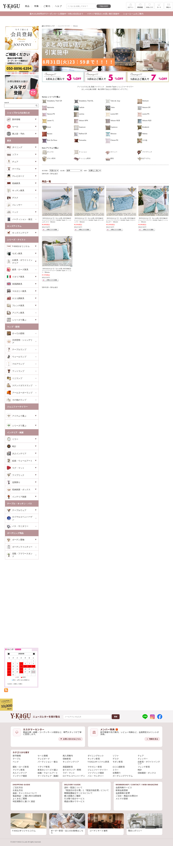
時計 (140, 770)
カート (159, 7)
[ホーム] (21, 717)
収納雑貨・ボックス (147, 773)
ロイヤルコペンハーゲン (22, 518)
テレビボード (44, 758)
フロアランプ (18, 363)
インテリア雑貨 (20, 776)
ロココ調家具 (119, 767)
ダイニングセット (96, 755)
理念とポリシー (135, 830)
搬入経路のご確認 (72, 795)
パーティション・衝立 (22, 219)
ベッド (16, 762)
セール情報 (43, 755)
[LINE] (145, 716)
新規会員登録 (122, 790)
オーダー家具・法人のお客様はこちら (67, 831)
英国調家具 (68, 767)
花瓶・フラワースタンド (22, 555)
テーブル (17, 758)
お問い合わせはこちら (72, 739)
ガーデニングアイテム (123, 776)
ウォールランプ (19, 356)
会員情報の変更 (123, 793)
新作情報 (17, 755)
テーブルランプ (19, 349)
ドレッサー (17, 204)
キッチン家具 (94, 758)
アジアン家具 (18, 312)
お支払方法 (18, 790)
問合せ (168, 7)
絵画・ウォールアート (48, 773)
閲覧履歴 (140, 7)
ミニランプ (17, 378)
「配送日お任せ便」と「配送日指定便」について (86, 790)
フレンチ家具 (144, 767)
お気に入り (149, 7)
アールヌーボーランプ (22, 392)
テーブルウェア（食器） (49, 776)
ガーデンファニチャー (22, 546)
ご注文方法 (18, 787)
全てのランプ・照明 (72, 770)
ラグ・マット (69, 773)
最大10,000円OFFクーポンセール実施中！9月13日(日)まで (56, 13)
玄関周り (117, 773)
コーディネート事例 (98, 830)
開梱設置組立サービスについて (78, 793)
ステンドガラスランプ (22, 385)
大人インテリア (20, 773)
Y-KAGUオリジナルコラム (24, 830)
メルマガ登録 (122, 798)
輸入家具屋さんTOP (49, 26)
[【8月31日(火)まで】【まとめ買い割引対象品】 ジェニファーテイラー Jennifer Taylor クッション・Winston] (153, 201)
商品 (27, 6)
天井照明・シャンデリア (22, 341)
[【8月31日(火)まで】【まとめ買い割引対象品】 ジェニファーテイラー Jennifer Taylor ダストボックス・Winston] (89, 201)
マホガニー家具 (95, 767)
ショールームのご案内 (133, 13)
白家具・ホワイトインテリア (149, 763)
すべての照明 (18, 333)
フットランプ (18, 371)
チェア (141, 755)
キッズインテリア (71, 762)
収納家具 (67, 758)
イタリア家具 (44, 767)
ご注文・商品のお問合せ (127, 795)
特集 (36, 6)
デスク (15, 197)
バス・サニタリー (20, 526)
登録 (115, 717)
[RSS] (6, 691)
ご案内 (46, 6)
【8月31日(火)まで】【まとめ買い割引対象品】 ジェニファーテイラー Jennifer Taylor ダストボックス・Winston (89, 220)
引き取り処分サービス (74, 798)
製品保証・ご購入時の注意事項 (27, 795)
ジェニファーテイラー (64, 26)
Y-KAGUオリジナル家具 (98, 762)
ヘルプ (58, 6)
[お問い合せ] (22, 74)
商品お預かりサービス (74, 801)
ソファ (116, 755)
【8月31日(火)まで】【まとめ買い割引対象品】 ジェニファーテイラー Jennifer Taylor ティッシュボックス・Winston (57, 220)
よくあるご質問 (20, 798)
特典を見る (153, 739)
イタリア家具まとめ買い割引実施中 (103, 13)
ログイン (130, 7)
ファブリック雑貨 (96, 773)
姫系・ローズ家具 (20, 269)
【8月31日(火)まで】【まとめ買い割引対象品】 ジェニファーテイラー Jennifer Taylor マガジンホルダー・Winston (121, 220)
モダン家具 (118, 762)
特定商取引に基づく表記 (24, 801)
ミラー (116, 770)
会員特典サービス (124, 787)
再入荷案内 (68, 755)
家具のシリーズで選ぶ (48, 770)
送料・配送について (73, 787)
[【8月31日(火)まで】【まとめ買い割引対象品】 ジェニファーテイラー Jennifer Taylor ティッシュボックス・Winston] (57, 201)
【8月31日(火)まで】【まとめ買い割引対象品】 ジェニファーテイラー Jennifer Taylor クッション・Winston (153, 220)
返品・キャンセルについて (25, 793)
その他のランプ (19, 399)
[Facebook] (159, 716)
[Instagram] (152, 716)
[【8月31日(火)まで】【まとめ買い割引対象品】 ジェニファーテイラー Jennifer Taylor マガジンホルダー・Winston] (121, 201)
